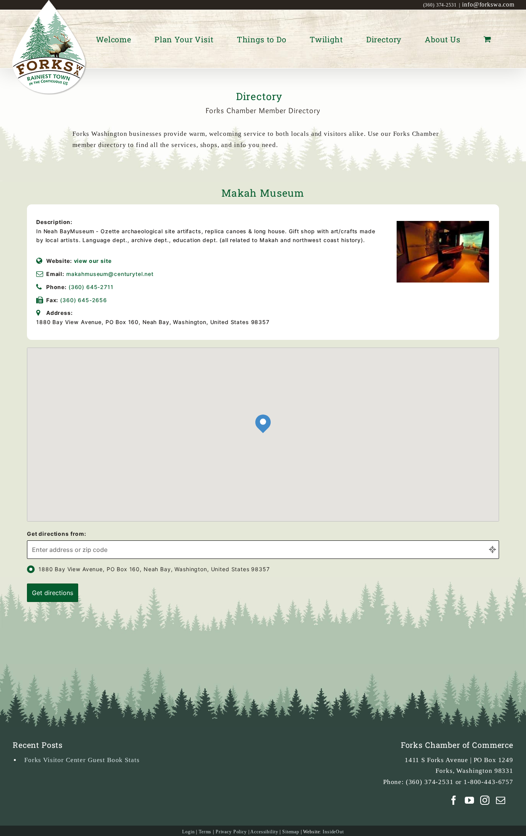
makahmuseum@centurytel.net (110, 274)
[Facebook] (454, 800)
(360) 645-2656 (83, 300)
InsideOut (333, 831)
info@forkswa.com (488, 4)
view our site (93, 260)
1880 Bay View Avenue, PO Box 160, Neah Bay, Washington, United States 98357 (154, 569)
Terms (205, 831)
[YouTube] (469, 800)
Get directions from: (56, 533)
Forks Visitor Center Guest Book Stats (81, 760)
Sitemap (290, 831)
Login (188, 831)
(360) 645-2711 (91, 287)
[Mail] (501, 800)
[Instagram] (485, 800)
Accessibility (264, 831)
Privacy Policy (231, 831)
